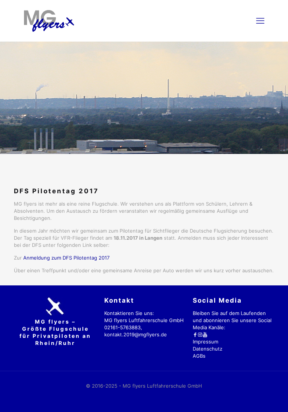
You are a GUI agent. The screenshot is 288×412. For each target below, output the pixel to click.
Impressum (205, 342)
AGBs (199, 356)
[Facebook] (195, 334)
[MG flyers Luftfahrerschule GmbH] (48, 20)
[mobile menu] (260, 20)
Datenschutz (207, 349)
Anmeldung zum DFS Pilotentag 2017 (66, 258)
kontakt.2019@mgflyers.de (135, 334)
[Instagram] (200, 334)
